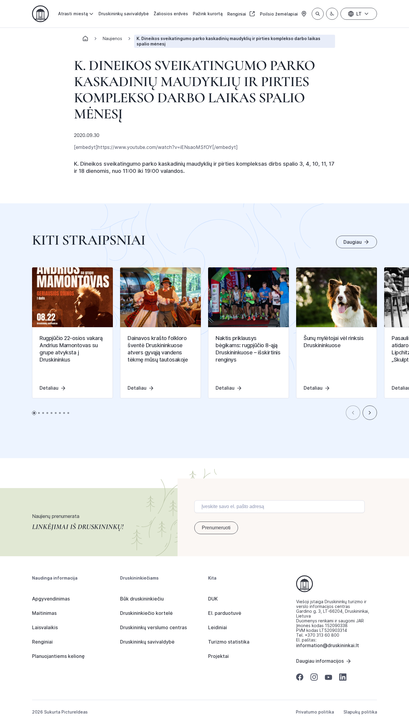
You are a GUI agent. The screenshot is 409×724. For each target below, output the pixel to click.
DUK (213, 599)
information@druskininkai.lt (327, 645)
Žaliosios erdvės (171, 13)
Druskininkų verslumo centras (153, 627)
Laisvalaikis (45, 627)
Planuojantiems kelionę (58, 656)
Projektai (218, 656)
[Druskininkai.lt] (40, 14)
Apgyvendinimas (51, 599)
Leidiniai (217, 627)
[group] (72, 332)
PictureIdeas (74, 711)
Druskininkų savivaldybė (124, 13)
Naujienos (112, 38)
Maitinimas (44, 613)
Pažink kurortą (207, 13)
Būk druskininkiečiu (142, 599)
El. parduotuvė (224, 613)
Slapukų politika (360, 712)
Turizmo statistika (228, 642)
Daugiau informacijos (320, 661)
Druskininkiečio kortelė (146, 613)
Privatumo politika (315, 712)
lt (359, 14)
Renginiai (237, 13)
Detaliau (49, 388)
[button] (353, 413)
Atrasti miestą (73, 13)
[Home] (85, 40)
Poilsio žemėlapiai (279, 13)
